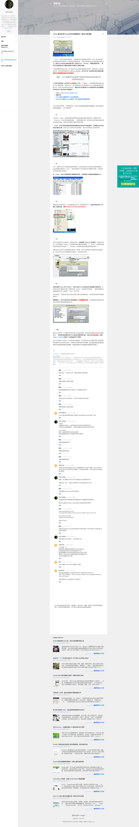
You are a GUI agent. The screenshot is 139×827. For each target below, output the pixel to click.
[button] (103, 34)
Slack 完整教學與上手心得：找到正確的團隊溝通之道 (68, 641)
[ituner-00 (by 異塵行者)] (63, 56)
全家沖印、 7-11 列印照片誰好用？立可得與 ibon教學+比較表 (70, 658)
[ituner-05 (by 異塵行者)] (71, 323)
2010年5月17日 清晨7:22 (72, 412)
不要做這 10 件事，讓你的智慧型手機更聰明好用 (67, 692)
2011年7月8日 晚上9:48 (71, 536)
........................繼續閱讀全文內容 (94, 653)
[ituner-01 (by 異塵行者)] (71, 156)
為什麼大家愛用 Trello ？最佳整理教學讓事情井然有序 (68, 710)
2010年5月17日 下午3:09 (67, 448)
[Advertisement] (78, 19)
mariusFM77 (81, 818)
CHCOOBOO (62, 412)
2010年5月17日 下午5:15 (67, 456)
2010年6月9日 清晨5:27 (69, 465)
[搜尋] (106, 4)
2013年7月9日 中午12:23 (70, 570)
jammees (61, 570)
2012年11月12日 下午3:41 (67, 562)
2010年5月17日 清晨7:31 (71, 421)
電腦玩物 (57, 3)
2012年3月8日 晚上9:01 (69, 544)
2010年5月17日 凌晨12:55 (67, 387)
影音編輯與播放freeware (67, 354)
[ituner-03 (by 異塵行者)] (64, 232)
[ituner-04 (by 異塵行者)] (71, 277)
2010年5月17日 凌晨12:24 (67, 370)
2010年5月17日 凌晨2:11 (67, 395)
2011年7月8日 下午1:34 (67, 526)
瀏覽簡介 (9, 31)
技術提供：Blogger (79, 815)
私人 (60, 562)
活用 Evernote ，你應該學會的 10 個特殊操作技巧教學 (68, 727)
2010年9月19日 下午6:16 (67, 488)
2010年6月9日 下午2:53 (71, 477)
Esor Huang (62, 421)
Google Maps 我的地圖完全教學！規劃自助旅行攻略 (68, 675)
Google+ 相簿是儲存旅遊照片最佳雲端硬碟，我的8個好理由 (70, 744)
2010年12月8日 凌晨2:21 (67, 508)
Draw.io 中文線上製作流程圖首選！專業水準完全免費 (68, 796)
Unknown (61, 465)
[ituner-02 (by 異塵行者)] (68, 194)
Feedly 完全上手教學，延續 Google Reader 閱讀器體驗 (69, 779)
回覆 (60, 375)
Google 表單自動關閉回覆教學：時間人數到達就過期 (68, 761)
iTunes (56, 59)
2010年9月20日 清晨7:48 (71, 497)
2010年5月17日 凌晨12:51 (67, 378)
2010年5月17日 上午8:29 (67, 439)
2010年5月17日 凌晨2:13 (67, 404)
